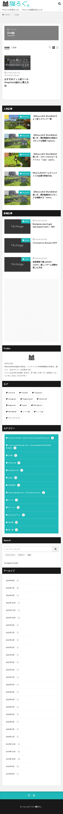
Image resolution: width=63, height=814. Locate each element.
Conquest (38, 393)
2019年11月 (13, 751)
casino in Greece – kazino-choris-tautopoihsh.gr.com (30, 438)
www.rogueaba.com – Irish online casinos (26, 492)
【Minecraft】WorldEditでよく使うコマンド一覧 (45, 117)
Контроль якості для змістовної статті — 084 (44, 225)
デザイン (21, 555)
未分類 (13, 522)
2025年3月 (12, 662)
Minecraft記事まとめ (10, 10)
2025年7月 (12, 632)
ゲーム (12, 500)
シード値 (26, 411)
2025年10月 (12, 618)
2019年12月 (12, 744)
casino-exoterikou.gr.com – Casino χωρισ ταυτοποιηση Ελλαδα (28, 446)
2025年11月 (12, 610)
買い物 (12, 530)
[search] (56, 549)
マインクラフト (14, 418)
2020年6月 (12, 699)
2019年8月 (12, 774)
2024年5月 (12, 684)
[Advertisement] (31, 310)
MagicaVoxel (28, 399)
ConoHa (24, 393)
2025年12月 (12, 603)
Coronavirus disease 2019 (45, 243)
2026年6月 (12, 595)
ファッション (10, 555)
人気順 (13, 47)
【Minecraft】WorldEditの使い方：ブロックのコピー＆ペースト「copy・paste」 (45, 157)
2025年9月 (12, 625)
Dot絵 (17, 15)
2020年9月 (12, 692)
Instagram (12, 399)
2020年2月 (12, 729)
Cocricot (11, 393)
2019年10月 (13, 759)
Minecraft (25, 117)
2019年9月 (12, 766)
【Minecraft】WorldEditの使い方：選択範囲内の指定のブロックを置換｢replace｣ (45, 138)
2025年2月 (12, 670)
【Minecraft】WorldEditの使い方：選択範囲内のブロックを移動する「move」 (45, 195)
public (27, 221)
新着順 (7, 47)
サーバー (13, 507)
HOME (7, 15)
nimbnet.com (15, 470)
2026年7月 (12, 588)
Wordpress (37, 405)
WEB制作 (13, 485)
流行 (29, 555)
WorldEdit (12, 411)
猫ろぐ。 (39, 807)
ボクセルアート (16, 515)
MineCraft (43, 399)
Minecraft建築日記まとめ (32, 10)
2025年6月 (12, 640)
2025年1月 (12, 677)
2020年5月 (12, 707)
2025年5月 (12, 647)
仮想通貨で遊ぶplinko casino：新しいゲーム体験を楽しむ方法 (45, 265)
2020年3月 (12, 722)
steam (24, 405)
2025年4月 (12, 655)
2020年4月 (12, 714)
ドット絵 (39, 411)
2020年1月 (12, 737)
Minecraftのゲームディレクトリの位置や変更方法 (45, 174)
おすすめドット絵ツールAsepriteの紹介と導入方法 (16, 82)
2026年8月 (12, 580)
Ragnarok (12, 405)
